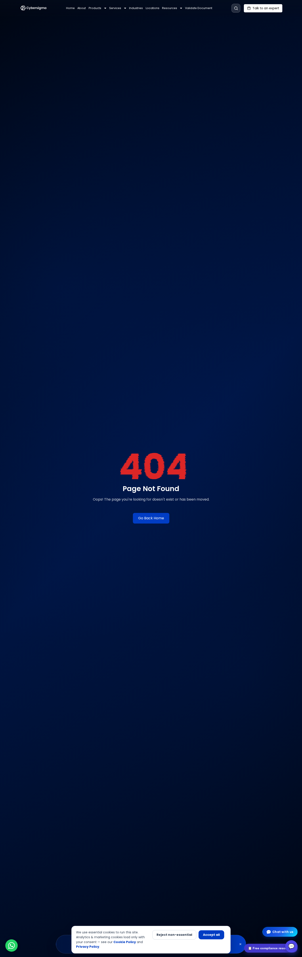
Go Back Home (151, 518)
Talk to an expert (265, 8)
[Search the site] (235, 8)
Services (115, 8)
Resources (169, 8)
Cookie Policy (124, 942)
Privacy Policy (87, 946)
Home (70, 8)
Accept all (211, 935)
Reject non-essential (174, 935)
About (81, 8)
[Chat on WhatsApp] (11, 945)
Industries (136, 8)
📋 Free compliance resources (271, 948)
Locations (152, 8)
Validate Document (198, 8)
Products (95, 8)
